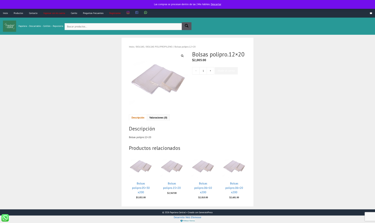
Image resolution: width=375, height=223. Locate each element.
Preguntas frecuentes (93, 13)
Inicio (5, 13)
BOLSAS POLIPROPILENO (159, 46)
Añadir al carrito (226, 70)
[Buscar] (186, 26)
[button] (182, 55)
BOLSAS (140, 46)
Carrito (74, 13)
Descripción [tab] (138, 117)
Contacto (33, 13)
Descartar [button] (216, 4)
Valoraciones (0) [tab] (158, 117)
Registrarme (115, 13)
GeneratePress (206, 212)
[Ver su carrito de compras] (371, 13)
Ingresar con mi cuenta (54, 13)
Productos (18, 13)
